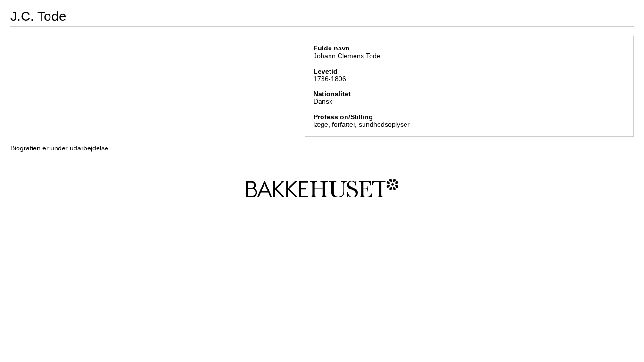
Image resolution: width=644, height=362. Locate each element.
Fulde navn (332, 48)
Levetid (326, 71)
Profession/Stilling (343, 117)
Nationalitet (332, 94)
